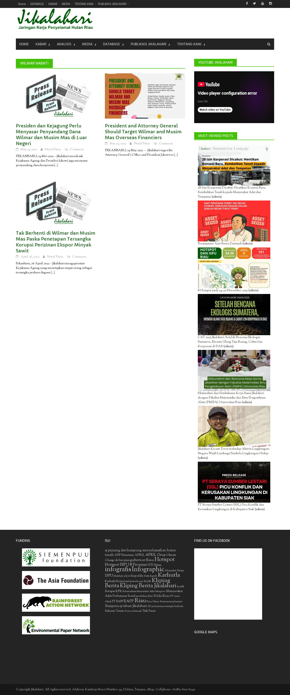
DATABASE (37, 4)
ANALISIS (64, 44)
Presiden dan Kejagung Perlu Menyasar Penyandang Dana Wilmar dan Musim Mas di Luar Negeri (51, 134)
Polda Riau (162, 596)
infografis (118, 569)
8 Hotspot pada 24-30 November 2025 (223, 290)
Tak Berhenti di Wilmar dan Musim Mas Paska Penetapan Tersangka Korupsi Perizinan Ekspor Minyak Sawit (55, 242)
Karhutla (169, 575)
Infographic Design (174, 570)
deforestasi (122, 560)
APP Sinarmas (124, 555)
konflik (180, 586)
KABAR (52, 4)
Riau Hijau (153, 601)
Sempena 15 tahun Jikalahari (126, 606)
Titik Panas (148, 611)
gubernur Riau (142, 560)
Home (22, 4)
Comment (77, 149)
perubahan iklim (144, 596)
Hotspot (165, 560)
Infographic (148, 569)
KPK (119, 591)
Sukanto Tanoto (114, 611)
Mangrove (160, 591)
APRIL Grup (155, 555)
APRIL (140, 555)
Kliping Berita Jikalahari (148, 586)
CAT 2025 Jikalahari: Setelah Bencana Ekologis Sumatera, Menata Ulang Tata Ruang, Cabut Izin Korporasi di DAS (230, 342)
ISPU (109, 575)
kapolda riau (140, 575)
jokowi (127, 576)
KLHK (147, 581)
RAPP (129, 601)
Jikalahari (118, 576)
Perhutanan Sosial (124, 596)
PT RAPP (117, 601)
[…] (55, 165)
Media (87, 44)
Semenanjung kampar (171, 601)
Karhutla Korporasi (117, 581)
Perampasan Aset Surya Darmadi (220, 243)
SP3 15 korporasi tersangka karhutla (165, 606)
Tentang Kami (189, 44)
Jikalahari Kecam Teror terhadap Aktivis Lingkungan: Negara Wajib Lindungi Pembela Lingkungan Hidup (234, 451)
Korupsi (110, 591)
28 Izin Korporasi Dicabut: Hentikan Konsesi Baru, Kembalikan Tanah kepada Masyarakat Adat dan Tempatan (232, 192)
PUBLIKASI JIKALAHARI (112, 4)
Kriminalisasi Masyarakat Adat (139, 591)
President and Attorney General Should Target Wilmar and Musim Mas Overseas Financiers (143, 132)
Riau (140, 601)
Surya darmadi (133, 611)
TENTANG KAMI (84, 4)
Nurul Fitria (53, 149)
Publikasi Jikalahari (148, 44)
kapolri (153, 576)
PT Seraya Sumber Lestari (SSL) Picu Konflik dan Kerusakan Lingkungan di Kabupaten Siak (231, 507)
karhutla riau (136, 581)
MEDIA (66, 4)
